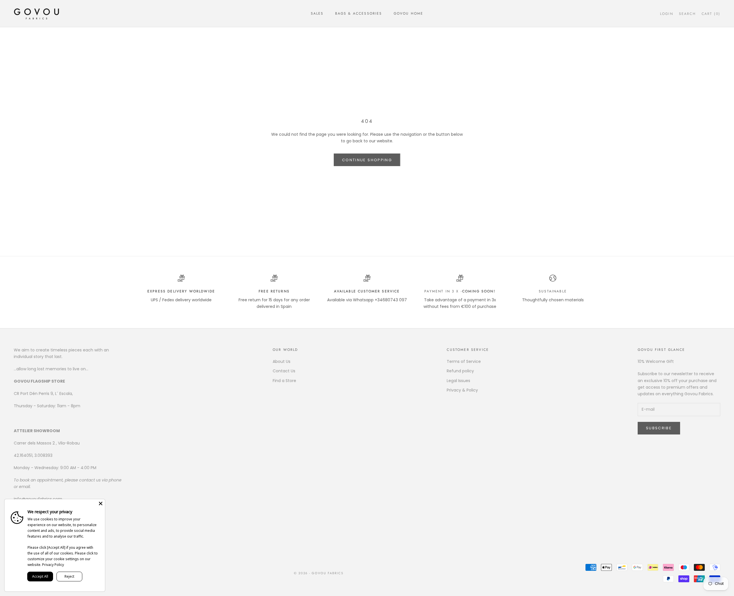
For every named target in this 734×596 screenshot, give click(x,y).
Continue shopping (367, 160)
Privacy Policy (53, 564)
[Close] (101, 503)
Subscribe (659, 428)
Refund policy (460, 371)
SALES (317, 13)
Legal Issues (458, 380)
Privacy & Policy (462, 390)
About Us (281, 361)
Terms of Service (464, 361)
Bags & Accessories (358, 13)
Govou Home (408, 13)
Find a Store (284, 380)
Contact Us (284, 371)
